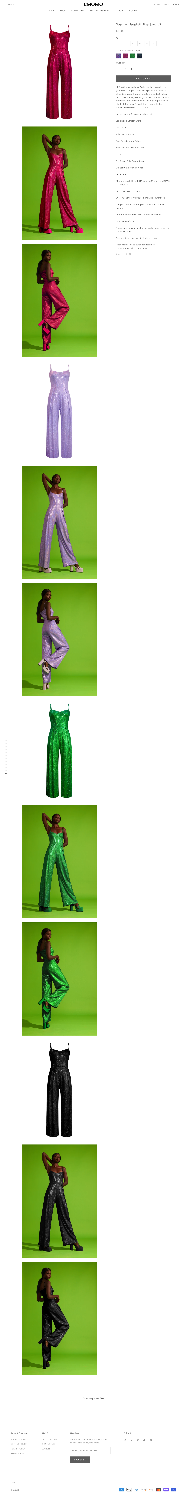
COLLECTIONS (77, 10)
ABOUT (120, 10)
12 (161, 43)
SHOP (62, 10)
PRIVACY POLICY (19, 1453)
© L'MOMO (15, 1490)
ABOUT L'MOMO (49, 1439)
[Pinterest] (130, 254)
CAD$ (9, 4)
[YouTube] (151, 1440)
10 (154, 43)
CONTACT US (48, 1443)
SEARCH (46, 1448)
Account (157, 4)
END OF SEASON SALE (101, 10)
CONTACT (134, 10)
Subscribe (80, 1460)
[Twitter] (126, 254)
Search (166, 4)
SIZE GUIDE (121, 174)
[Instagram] (138, 1440)
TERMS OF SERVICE (19, 1439)
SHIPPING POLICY (19, 1443)
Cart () (176, 4)
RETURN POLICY (18, 1448)
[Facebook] (123, 254)
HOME (51, 10)
